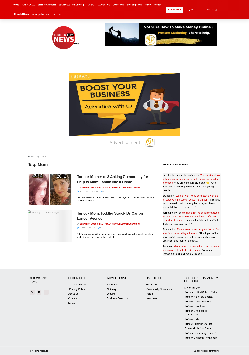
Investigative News (41, 14)
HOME (16, 5)
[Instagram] (32, 292)
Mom (44, 156)
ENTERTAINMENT (47, 5)
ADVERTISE (104, 5)
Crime (148, 5)
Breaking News (134, 5)
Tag (38, 156)
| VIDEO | (91, 5)
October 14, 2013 (87, 227)
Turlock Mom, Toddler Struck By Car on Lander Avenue (110, 215)
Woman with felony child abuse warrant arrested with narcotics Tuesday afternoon (191, 178)
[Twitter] (46, 292)
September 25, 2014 (88, 191)
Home (31, 156)
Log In (190, 9)
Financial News (21, 14)
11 (103, 191)
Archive (57, 14)
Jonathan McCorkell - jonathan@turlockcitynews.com (110, 187)
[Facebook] (39, 292)
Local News (118, 5)
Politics (157, 5)
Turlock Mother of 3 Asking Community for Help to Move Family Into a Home (112, 179)
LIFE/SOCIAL (28, 5)
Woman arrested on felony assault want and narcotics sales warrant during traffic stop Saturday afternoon (191, 216)
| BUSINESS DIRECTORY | (71, 5)
